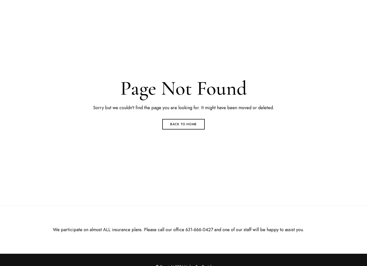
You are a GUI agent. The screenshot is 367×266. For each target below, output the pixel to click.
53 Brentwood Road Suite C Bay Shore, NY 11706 (75, 6)
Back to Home (183, 124)
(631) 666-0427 (263, 6)
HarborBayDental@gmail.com (311, 6)
